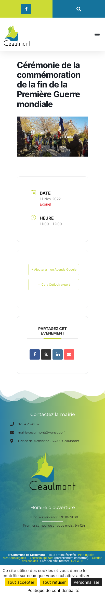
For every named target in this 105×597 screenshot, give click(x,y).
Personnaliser (86, 582)
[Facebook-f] (26, 9)
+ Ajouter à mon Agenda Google (53, 269)
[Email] (69, 354)
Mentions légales (14, 558)
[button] (79, 9)
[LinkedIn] (57, 354)
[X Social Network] (46, 354)
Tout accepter (20, 582)
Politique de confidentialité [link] (53, 590)
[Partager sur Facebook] (35, 354)
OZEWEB (77, 561)
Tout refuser (54, 582)
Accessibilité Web (42, 558)
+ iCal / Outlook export (54, 284)
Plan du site (86, 555)
